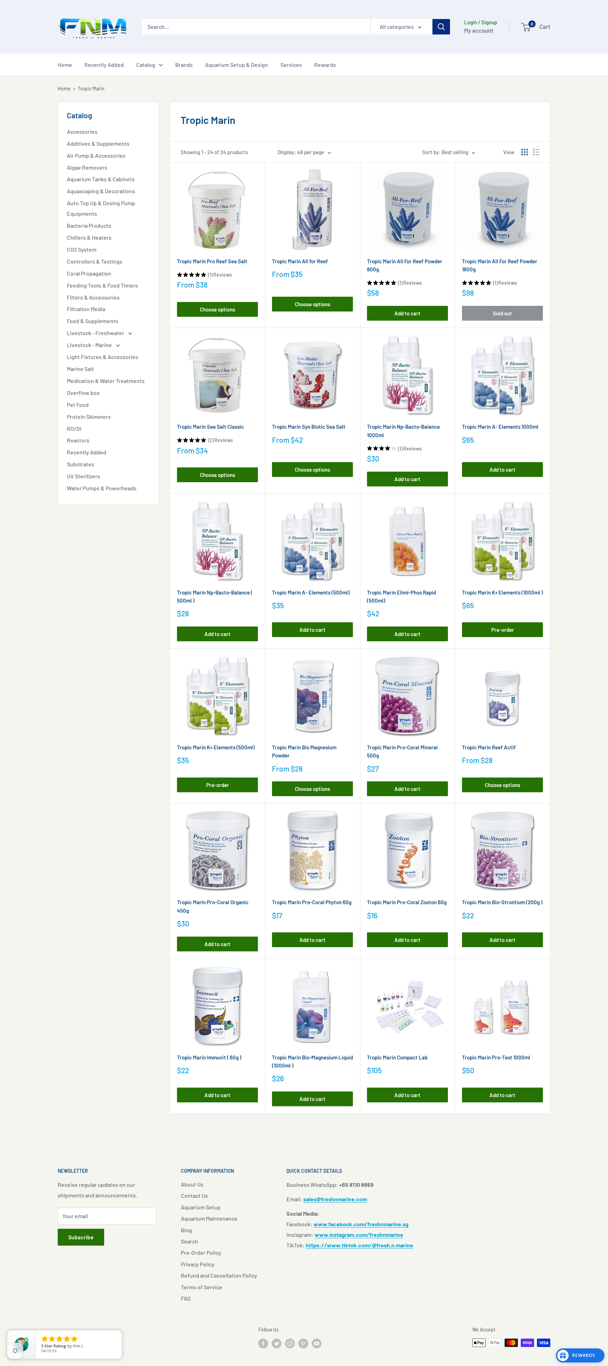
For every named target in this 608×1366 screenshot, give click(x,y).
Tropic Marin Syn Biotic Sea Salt (309, 426)
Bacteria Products (89, 225)
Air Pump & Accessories (96, 155)
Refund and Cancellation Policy (219, 1275)
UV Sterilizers (83, 476)
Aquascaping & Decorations (101, 191)
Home (65, 64)
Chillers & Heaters (89, 237)
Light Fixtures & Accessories (102, 356)
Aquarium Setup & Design (236, 64)
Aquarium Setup (201, 1207)
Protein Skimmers (89, 416)
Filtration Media (86, 309)
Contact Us (194, 1195)
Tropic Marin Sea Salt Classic (210, 426)
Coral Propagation (89, 273)
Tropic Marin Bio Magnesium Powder (304, 751)
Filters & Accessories (93, 297)
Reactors (78, 440)
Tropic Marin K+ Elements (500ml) (216, 747)
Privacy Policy (198, 1264)
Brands (184, 64)
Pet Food (78, 404)
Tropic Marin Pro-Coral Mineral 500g (402, 751)
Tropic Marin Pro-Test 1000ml (496, 1057)
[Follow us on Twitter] (276, 1343)
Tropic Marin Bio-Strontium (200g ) (502, 902)
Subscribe (81, 1237)
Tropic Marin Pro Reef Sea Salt (212, 261)
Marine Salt (80, 368)
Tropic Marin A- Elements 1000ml (500, 426)
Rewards (325, 64)
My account (478, 30)
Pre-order (502, 630)
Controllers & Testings (94, 261)
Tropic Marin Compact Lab (397, 1057)
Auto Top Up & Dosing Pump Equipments (101, 208)
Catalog (145, 64)
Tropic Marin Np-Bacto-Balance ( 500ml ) (215, 596)
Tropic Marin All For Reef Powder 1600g (499, 265)
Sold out (502, 313)
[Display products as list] (536, 152)
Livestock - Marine (90, 344)
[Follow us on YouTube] (317, 1343)
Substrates (80, 464)
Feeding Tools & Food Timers (102, 285)
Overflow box (83, 392)
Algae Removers (87, 167)
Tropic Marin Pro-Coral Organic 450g (212, 906)
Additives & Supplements (98, 143)
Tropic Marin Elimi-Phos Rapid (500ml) (401, 596)
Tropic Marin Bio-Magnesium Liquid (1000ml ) (312, 1061)
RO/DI (74, 428)
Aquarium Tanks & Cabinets (101, 179)
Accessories (82, 131)
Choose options (217, 309)
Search (189, 1241)
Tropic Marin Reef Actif (489, 747)
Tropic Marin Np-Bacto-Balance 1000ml (403, 430)
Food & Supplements (92, 320)
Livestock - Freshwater (96, 332)
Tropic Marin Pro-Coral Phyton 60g (312, 902)
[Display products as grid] (524, 152)
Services (291, 64)
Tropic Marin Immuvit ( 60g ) (209, 1057)
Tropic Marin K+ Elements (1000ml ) (502, 592)
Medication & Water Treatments (106, 380)
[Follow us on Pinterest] (303, 1343)
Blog (186, 1230)
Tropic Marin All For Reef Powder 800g (404, 265)
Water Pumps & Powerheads (102, 488)
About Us (192, 1184)
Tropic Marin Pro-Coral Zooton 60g (406, 902)
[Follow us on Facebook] (263, 1343)
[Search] (441, 26)
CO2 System (81, 249)
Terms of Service (201, 1287)
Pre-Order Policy (201, 1252)
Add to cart (407, 313)
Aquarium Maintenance (209, 1218)
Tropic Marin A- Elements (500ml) (311, 592)
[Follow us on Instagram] (290, 1343)
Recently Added (104, 64)
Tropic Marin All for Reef (300, 261)
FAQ (185, 1298)
